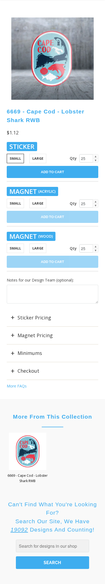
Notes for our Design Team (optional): (40, 280)
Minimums (30, 353)
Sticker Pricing (34, 317)
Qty (73, 158)
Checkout (28, 371)
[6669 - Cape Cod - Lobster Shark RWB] (53, 58)
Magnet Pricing (35, 335)
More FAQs (17, 386)
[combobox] (52, 546)
